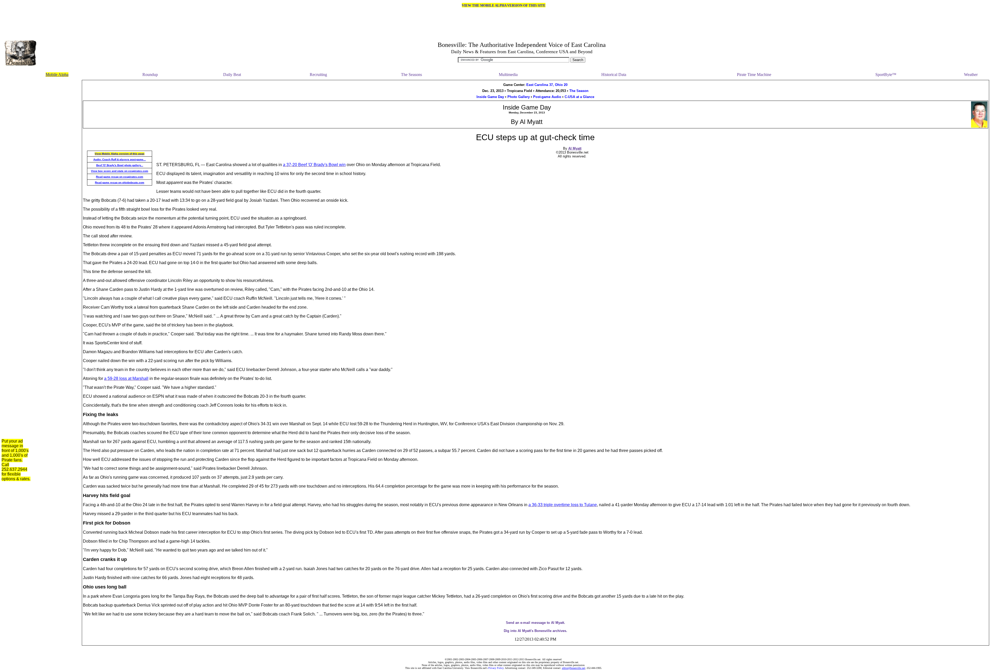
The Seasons (411, 74)
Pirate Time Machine (754, 74)
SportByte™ (885, 74)
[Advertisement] (58, 158)
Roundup (150, 74)
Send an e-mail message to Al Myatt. (535, 623)
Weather (971, 74)
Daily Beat (232, 74)
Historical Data (613, 74)
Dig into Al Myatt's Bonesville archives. (535, 631)
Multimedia (508, 74)
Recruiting (318, 74)
